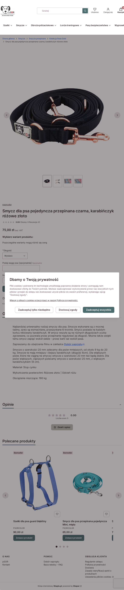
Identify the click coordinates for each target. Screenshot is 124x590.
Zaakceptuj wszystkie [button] (98, 309)
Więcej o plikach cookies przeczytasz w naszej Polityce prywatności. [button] (44, 300)
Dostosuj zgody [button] (68, 309)
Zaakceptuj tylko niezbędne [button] (34, 309)
